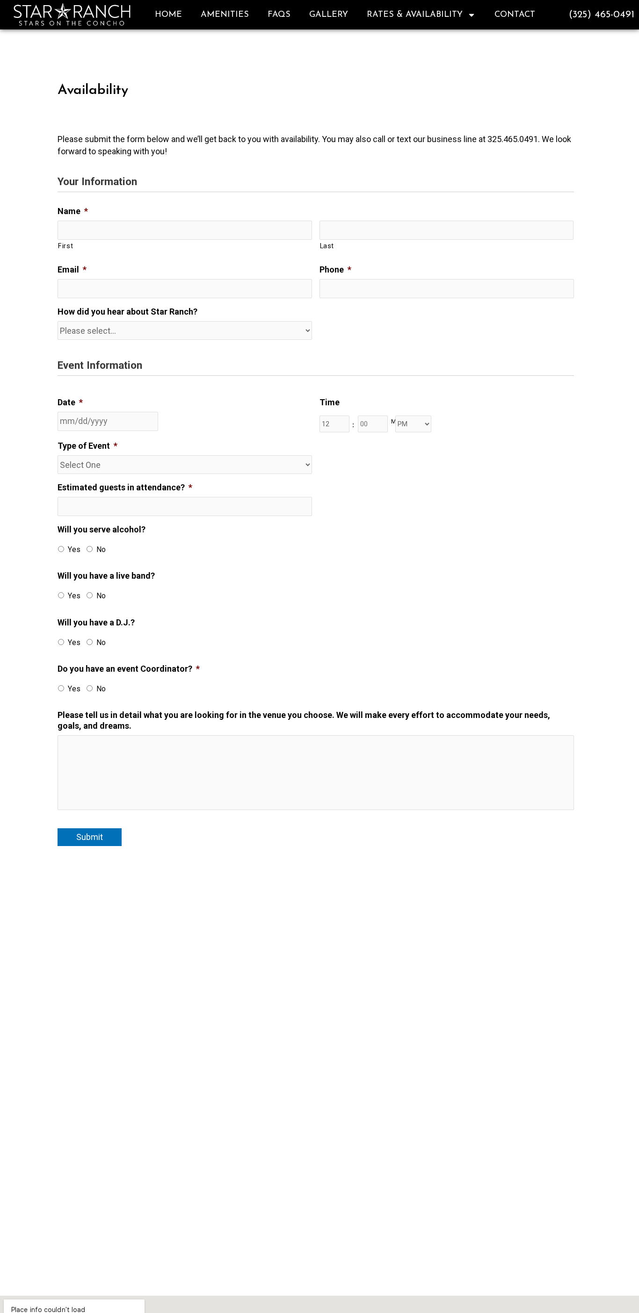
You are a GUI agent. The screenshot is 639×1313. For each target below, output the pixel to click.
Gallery (328, 15)
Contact (514, 15)
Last (327, 246)
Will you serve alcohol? (101, 529)
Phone (335, 269)
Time (330, 402)
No (101, 549)
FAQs (279, 15)
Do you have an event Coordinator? (129, 669)
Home (168, 15)
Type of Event (87, 446)
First (65, 246)
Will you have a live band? (106, 576)
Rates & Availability (415, 15)
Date (70, 402)
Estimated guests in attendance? (125, 487)
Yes (74, 549)
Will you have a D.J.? (96, 622)
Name (73, 211)
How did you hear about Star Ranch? (127, 311)
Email (72, 269)
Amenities (225, 15)
